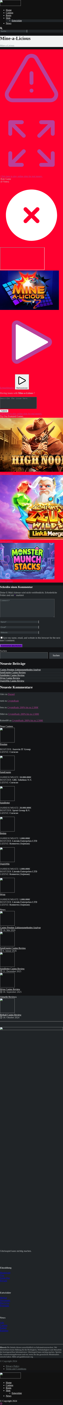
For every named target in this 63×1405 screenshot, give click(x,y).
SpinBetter (5, 802)
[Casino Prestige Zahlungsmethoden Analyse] (7, 925)
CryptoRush (13, 701)
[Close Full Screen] (31, 246)
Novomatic (5, 1300)
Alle (2, 1322)
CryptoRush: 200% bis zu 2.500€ (22, 707)
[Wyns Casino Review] (7, 986)
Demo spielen (6, 473)
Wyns (2, 894)
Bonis (8, 15)
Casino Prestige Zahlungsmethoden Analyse (20, 669)
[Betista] (7, 830)
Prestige (3, 744)
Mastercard (5, 1272)
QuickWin (5, 864)
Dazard (11, 694)
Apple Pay (5, 1278)
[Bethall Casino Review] (7, 1012)
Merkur (3, 1297)
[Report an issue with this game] (31, 111)
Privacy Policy (12, 1366)
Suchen (3, 651)
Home (9, 10)
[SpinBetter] (7, 800)
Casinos (9, 12)
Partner (3, 1328)
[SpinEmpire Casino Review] (7, 945)
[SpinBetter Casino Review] (7, 966)
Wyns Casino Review (10, 678)
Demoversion (22, 388)
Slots (8, 18)
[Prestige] (7, 741)
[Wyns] (7, 891)
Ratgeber (4, 1330)
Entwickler (17, 20)
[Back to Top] (1, 1403)
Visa (2, 1275)
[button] (29, 290)
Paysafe (3, 1280)
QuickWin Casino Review (12, 681)
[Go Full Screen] (31, 173)
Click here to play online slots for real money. (21, 176)
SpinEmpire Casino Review (13, 672)
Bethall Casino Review (10, 1015)
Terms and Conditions (16, 1369)
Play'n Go (4, 1303)
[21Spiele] (10, 5)
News (8, 23)
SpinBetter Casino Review (12, 675)
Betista (3, 833)
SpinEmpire (5, 772)
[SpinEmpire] (7, 769)
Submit (4, 411)
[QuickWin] (7, 861)
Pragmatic (4, 1305)
